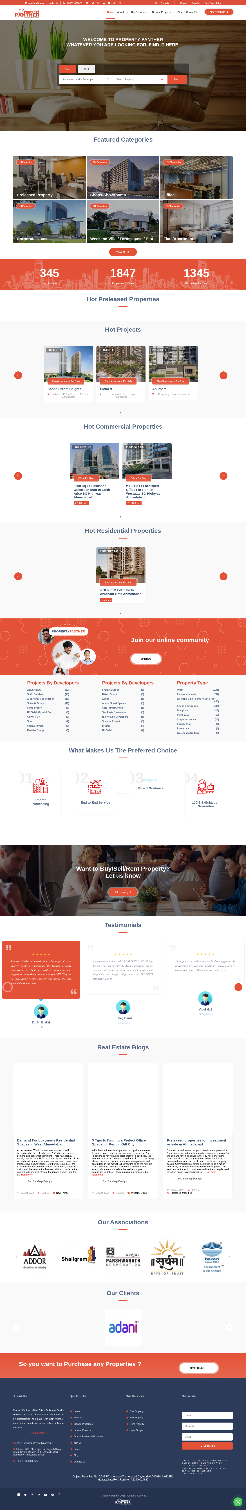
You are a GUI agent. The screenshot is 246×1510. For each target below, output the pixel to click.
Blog (180, 12)
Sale (67, 69)
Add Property (218, 12)
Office (169, 195)
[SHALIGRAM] (79, 1256)
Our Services (138, 12)
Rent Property (136, 1424)
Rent (86, 69)
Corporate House (32, 239)
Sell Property (136, 1417)
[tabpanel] (68, 375)
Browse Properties (83, 1424)
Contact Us (192, 12)
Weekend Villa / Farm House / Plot (121, 239)
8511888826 (31, 1461)
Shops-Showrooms (108, 195)
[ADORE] (34, 1256)
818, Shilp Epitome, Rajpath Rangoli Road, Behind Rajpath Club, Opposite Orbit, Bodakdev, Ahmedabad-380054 (38, 1452)
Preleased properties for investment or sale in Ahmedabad (196, 1142)
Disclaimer (189, 1466)
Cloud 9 (106, 389)
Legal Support (136, 1430)
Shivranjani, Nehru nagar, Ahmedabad (123, 395)
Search (177, 79)
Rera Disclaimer (217, 1468)
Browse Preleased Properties (88, 1436)
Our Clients (190, 1463)
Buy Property (136, 1411)
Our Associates (211, 1463)
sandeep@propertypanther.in (42, 3)
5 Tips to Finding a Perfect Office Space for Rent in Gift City (119, 1142)
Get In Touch (197, 1368)
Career (183, 3)
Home (110, 12)
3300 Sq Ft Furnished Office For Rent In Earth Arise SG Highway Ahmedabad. (92, 491)
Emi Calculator (213, 3)
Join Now (146, 659)
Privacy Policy (192, 1474)
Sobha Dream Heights (64, 389)
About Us (122, 12)
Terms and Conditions (196, 1471)
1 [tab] (120, 412)
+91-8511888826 (73, 3)
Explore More (38, 1433)
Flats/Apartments (179, 239)
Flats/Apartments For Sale (66, 381)
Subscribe (209, 1446)
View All (121, 252)
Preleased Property (35, 195)
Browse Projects (82, 1430)
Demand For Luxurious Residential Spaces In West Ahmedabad (46, 1142)
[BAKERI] (211, 1256)
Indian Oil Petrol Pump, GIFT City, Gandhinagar (70, 395)
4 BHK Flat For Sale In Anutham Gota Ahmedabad (121, 592)
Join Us (196, 3)
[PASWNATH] (123, 1256)
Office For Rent (86, 478)
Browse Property (161, 12)
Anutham (159, 389)
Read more (27, 1174)
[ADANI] (123, 1327)
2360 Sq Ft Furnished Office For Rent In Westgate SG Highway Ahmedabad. (143, 491)
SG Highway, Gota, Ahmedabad (172, 394)
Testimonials (216, 1460)
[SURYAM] (167, 1256)
